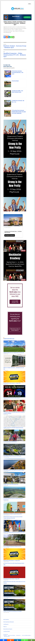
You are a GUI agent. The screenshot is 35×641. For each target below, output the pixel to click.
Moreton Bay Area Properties (8, 629)
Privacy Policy (5, 635)
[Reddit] (7, 37)
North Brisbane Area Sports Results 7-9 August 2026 (11, 578)
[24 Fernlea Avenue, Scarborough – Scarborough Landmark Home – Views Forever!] (7, 73)
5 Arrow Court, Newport (15, 80)
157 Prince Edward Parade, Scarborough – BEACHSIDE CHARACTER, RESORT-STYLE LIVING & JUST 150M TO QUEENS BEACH (19, 112)
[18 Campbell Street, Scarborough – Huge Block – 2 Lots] (7, 103)
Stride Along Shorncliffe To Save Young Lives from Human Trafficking (14, 470)
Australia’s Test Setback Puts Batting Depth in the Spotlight (13, 611)
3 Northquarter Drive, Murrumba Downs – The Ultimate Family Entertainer (13, 232)
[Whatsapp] (11, 37)
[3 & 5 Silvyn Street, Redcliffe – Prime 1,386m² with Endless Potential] (7, 93)
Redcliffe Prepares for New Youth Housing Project (11, 484)
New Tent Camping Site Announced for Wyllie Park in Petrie (12, 546)
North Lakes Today (6, 634)
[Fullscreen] (25, 280)
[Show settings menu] (24, 280)
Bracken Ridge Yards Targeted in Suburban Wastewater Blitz (13, 513)
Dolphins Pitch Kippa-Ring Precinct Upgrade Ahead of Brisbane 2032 (14, 352)
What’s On (5, 626)
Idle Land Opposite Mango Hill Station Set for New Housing (12, 455)
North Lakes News (6, 619)
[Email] (13, 37)
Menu (29, 3)
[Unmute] (22, 280)
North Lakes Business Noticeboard (9, 621)
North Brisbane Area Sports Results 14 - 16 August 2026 (12, 383)
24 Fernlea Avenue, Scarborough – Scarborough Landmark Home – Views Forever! (17, 72)
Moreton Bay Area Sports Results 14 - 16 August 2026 (12, 560)
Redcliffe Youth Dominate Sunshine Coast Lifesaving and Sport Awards (14, 532)
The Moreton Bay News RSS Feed (9, 338)
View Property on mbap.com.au (9, 235)
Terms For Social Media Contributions (26, 635)
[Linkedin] (9, 37)
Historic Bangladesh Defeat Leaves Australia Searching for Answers (14, 597)
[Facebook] (5, 37)
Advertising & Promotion (7, 636)
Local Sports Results (7, 631)
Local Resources (6, 624)
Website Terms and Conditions (11, 635)
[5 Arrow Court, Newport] (7, 83)
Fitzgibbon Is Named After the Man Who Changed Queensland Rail (13, 427)
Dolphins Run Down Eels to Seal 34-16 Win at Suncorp (12, 397)
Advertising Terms (18, 635)
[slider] (14, 280)
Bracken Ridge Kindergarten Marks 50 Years (10, 441)
